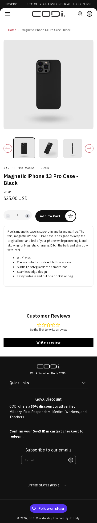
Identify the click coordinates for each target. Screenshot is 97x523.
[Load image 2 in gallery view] (48, 148)
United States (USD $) (44, 485)
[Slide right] (89, 148)
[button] (7, 14)
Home (12, 30)
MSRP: (8, 192)
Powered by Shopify (66, 518)
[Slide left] (8, 148)
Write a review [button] (48, 342)
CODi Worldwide (39, 518)
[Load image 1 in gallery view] (24, 148)
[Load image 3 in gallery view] (73, 148)
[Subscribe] (70, 460)
